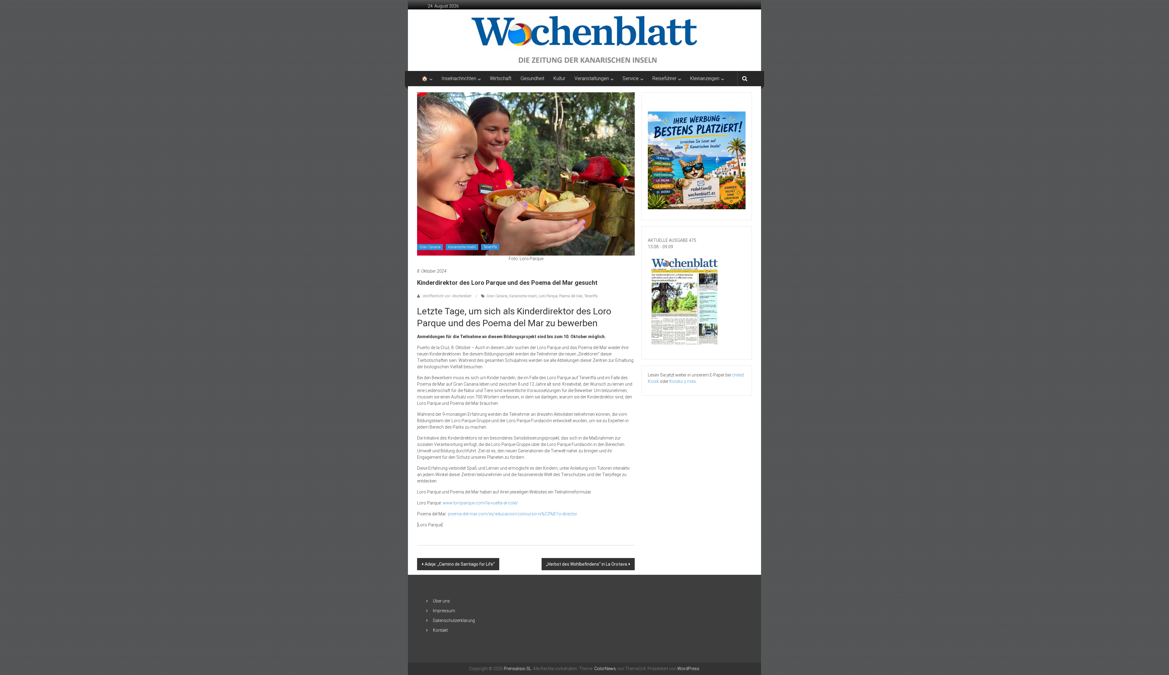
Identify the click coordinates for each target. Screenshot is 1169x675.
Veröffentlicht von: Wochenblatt (446, 296)
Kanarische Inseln (462, 247)
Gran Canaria (430, 247)
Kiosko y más (682, 381)
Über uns (441, 601)
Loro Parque (548, 296)
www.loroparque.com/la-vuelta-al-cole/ (480, 502)
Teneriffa (490, 247)
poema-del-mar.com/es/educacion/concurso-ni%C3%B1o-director (512, 513)
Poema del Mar (570, 296)
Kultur (559, 78)
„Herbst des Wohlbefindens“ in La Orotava (586, 564)
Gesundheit (532, 78)
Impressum (444, 610)
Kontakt (440, 630)
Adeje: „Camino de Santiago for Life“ (460, 564)
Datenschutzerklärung (454, 620)
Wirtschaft (500, 78)
